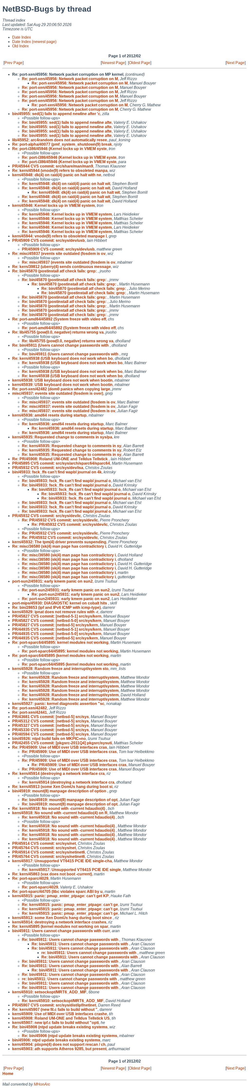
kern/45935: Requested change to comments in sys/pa (62, 437)
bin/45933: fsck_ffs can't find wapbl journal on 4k (57, 472)
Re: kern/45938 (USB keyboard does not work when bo (62, 358)
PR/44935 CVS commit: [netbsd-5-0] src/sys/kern (56, 634)
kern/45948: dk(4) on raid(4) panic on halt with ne (56, 175)
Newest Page (113, 63)
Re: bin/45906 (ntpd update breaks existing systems (59, 1027)
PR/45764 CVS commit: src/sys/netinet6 (48, 856)
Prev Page (13, 63)
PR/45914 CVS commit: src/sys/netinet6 (48, 852)
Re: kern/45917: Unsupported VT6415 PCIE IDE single (71, 870)
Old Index (20, 46)
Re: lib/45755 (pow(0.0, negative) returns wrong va (58, 332)
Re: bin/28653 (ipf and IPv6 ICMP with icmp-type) (56, 607)
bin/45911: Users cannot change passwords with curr (61, 931)
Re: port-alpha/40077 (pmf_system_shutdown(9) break (62, 144)
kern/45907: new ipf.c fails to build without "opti (55, 1023)
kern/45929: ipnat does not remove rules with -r (55, 612)
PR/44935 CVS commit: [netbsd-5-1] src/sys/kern (56, 629)
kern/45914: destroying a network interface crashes (59, 922)
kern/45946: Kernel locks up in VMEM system (53, 205)
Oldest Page (139, 63)
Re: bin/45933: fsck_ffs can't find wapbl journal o (66, 481)
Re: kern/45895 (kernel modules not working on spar (60, 926)
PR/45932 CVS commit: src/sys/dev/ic (46, 516)
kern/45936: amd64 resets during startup (49, 415)
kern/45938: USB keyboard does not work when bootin (62, 380)
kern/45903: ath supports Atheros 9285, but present (59, 1049)
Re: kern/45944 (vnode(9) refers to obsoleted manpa (59, 170)
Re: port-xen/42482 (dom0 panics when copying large (61, 389)
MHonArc (42, 1084)
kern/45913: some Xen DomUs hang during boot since (62, 918)
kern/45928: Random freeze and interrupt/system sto (60, 669)
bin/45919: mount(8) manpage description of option (59, 791)
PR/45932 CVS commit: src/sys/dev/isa (47, 468)
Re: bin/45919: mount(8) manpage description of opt (69, 800)
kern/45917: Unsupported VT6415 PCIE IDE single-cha (62, 861)
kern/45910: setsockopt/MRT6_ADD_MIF (49, 992)
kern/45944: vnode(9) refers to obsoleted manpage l (59, 236)
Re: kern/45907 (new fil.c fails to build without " (55, 1009)
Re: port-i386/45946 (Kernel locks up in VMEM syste (59, 149)
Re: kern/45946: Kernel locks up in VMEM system (67, 214)
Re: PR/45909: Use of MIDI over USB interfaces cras (59, 747)
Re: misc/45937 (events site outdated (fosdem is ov (59, 253)
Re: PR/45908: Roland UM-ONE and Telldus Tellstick (60, 459)
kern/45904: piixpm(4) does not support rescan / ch (59, 1044)
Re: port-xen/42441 (29, 712)
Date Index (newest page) (34, 42)
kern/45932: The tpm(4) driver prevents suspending (59, 542)
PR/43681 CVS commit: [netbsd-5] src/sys (50, 717)
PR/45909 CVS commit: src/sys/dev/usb (48, 240)
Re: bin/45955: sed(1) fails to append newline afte (67, 122)
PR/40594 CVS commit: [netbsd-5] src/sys (50, 734)
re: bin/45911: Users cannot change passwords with (89, 953)
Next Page (235, 63)
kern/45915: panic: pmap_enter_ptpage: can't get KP (60, 896)
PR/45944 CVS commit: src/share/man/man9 (52, 166)
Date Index (21, 37)
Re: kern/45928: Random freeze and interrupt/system (70, 677)
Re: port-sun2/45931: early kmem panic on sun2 (66, 590)
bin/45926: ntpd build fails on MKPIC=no (49, 739)
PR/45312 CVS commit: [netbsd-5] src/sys (50, 721)
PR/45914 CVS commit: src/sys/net (44, 843)
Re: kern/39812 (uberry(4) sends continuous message (61, 267)
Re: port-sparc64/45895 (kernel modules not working (60, 655)
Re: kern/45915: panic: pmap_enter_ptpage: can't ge (70, 905)
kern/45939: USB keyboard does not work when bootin (62, 385)
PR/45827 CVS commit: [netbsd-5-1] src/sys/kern (56, 616)
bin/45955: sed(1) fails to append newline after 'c (56, 114)
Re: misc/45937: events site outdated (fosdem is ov (68, 402)
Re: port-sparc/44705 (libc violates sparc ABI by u (57, 891)
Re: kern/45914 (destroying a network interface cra (58, 773)
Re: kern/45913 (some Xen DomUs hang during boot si (62, 787)
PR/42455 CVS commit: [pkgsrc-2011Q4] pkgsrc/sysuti (62, 743)
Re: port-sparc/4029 (30, 878)
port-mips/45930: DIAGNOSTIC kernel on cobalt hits (60, 603)
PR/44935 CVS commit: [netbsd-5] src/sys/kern (55, 638)
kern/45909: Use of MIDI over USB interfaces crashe (59, 1014)
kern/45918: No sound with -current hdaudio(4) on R (59, 813)
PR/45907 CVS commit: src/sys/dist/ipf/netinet (54, 1005)
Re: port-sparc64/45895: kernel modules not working (60, 642)
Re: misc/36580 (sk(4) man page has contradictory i (59, 546)
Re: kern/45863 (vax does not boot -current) (52, 874)
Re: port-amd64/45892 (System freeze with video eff (59, 319)
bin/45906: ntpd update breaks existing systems (56, 1040)
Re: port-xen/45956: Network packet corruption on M (70, 79)
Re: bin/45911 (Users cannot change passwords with (61, 345)
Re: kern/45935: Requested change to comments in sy (71, 446)
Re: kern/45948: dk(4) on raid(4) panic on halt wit (66, 184)
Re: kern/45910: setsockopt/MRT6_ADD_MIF (63, 1001)
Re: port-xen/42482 (29, 708)
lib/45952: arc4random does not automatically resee (59, 140)
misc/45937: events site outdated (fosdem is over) (57, 393)
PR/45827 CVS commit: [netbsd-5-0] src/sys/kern (56, 621)
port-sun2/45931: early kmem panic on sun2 (52, 581)
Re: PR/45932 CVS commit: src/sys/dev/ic (60, 520)
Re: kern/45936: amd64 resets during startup (63, 424)
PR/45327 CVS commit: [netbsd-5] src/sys (50, 725)
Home (7, 1074)
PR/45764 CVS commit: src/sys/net (44, 848)
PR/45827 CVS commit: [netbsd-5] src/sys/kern (55, 625)
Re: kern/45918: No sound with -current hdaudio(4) (59, 808)
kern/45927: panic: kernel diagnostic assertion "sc (58, 704)
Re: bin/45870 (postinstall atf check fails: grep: (55, 271)
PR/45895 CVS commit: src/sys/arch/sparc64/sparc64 (61, 463)
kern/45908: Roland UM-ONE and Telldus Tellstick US (61, 1018)
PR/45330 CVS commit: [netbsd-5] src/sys (50, 730)
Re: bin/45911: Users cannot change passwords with (70, 940)
